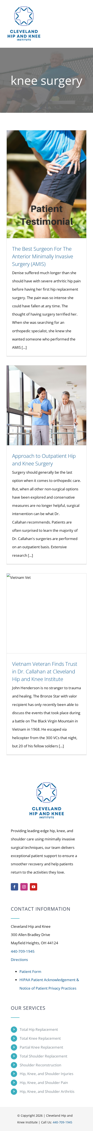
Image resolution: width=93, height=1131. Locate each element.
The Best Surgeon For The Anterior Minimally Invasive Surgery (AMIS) (42, 256)
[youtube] (33, 886)
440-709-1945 (23, 951)
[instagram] (24, 886)
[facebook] (14, 886)
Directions (19, 959)
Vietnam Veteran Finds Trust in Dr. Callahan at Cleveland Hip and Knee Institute (44, 671)
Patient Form (30, 971)
